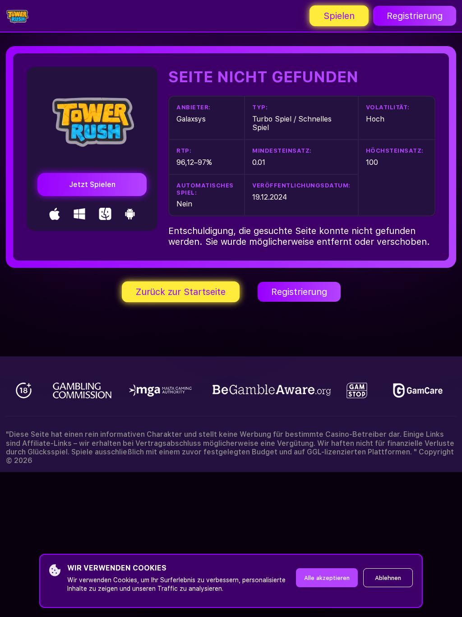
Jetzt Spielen (92, 184)
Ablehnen (388, 578)
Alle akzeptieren (327, 578)
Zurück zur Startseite (181, 291)
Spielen (339, 15)
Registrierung (415, 15)
